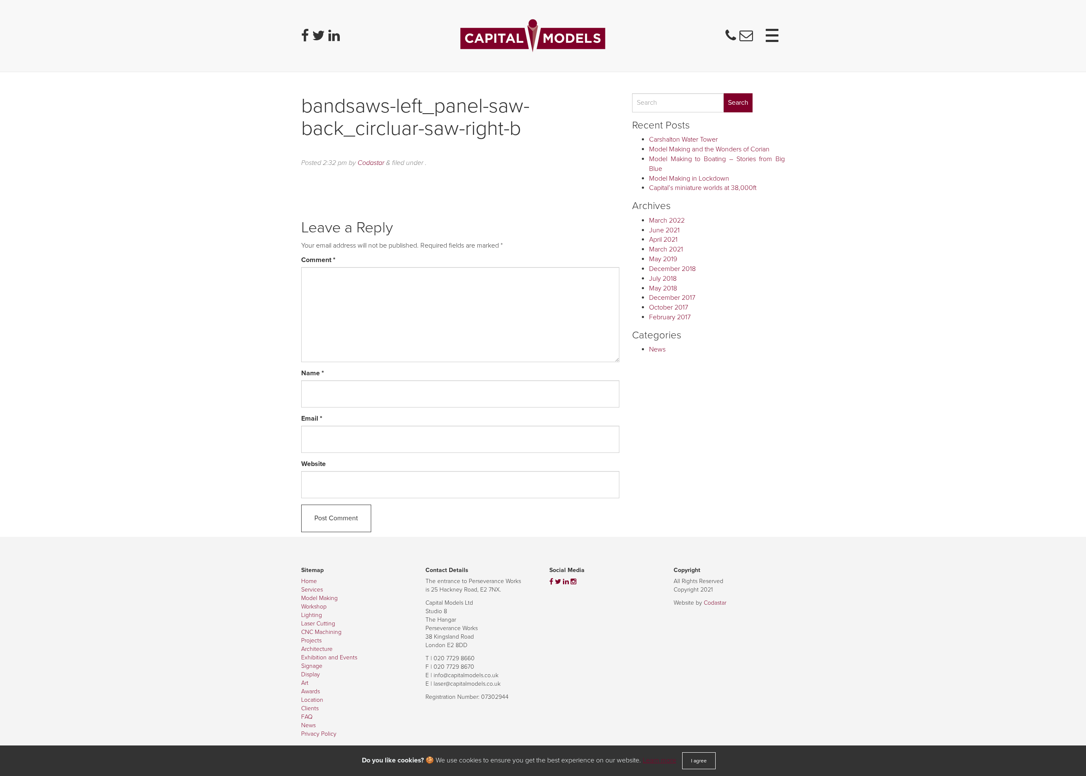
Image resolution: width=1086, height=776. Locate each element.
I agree (699, 761)
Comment (318, 260)
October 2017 (668, 307)
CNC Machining (321, 632)
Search (738, 102)
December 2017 (672, 297)
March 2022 (667, 220)
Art (304, 683)
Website (313, 464)
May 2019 (663, 259)
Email (311, 418)
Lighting (311, 615)
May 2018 (663, 288)
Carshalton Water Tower (683, 139)
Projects (311, 640)
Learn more (659, 760)
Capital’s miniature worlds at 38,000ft (702, 188)
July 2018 (663, 278)
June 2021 (664, 230)
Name (312, 373)
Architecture (317, 649)
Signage (311, 666)
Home (309, 581)
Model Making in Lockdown (689, 178)
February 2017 (670, 317)
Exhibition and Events (329, 657)
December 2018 (672, 269)
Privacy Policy (318, 733)
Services (312, 589)
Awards (310, 691)
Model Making (319, 598)
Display (310, 674)
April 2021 (663, 239)
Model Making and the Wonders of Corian (709, 149)
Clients (310, 708)
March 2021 (666, 249)
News (657, 349)
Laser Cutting (318, 623)
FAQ (307, 716)
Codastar (371, 163)
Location (312, 699)
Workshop (314, 606)
